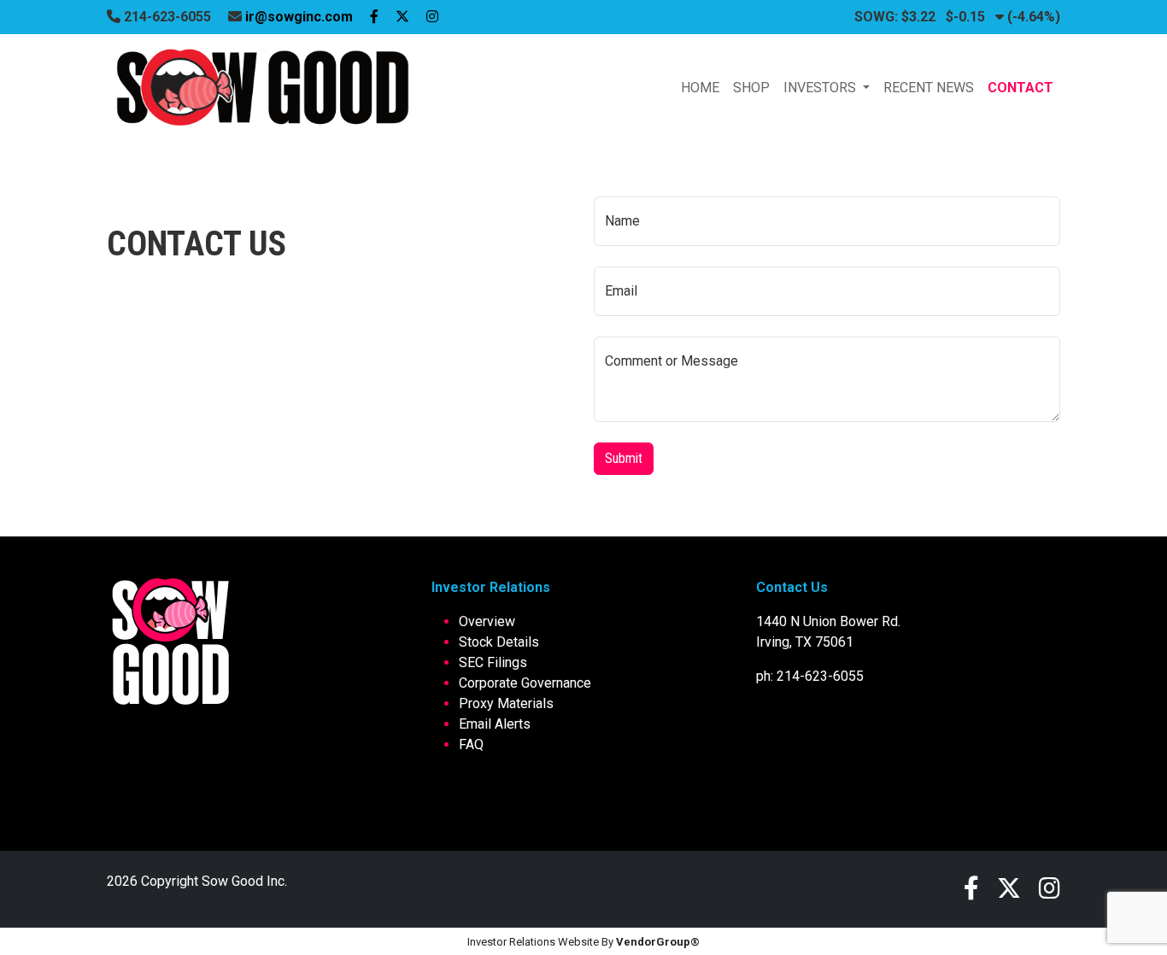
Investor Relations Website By (583, 941)
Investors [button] (821, 87)
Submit (623, 458)
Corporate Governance (525, 683)
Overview (487, 621)
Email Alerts (495, 724)
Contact (1020, 87)
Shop (751, 87)
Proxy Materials (506, 703)
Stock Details (499, 642)
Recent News (928, 87)
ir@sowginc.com (299, 17)
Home (700, 87)
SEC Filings (493, 662)
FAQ (471, 744)
